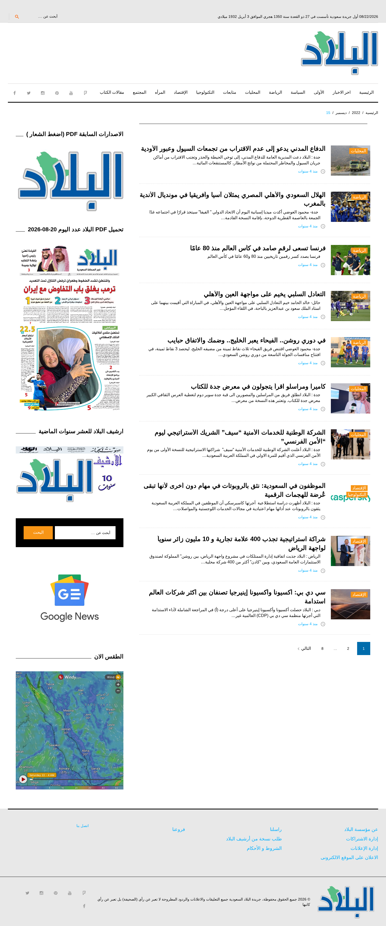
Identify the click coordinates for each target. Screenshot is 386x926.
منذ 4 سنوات (308, 171)
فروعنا (178, 829)
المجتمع (139, 92)
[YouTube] (71, 93)
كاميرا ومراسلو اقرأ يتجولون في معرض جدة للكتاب (258, 386)
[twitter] (28, 93)
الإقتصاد (180, 92)
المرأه (160, 92)
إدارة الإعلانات (364, 848)
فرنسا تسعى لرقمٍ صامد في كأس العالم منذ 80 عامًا (258, 248)
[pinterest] (57, 93)
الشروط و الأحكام (264, 848)
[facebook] (14, 93)
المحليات (252, 92)
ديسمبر (341, 113)
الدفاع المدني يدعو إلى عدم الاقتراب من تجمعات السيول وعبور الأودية (233, 148)
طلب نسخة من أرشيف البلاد (254, 838)
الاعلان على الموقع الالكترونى (349, 857)
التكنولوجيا (205, 92)
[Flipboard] (85, 93)
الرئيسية (366, 92)
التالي (303, 648)
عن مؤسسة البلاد (361, 829)
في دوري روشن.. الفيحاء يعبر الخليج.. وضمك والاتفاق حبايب (247, 340)
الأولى (319, 92)
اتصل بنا (82, 826)
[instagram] (42, 93)
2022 (356, 113)
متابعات (229, 92)
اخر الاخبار (342, 92)
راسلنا (276, 829)
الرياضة (275, 92)
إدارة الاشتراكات (362, 838)
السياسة (298, 92)
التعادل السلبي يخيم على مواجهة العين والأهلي (265, 293)
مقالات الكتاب (112, 92)
